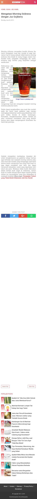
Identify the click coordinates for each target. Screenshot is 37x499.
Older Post (31, 386)
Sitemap (19, 486)
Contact (12, 486)
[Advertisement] (18, 37)
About (5, 486)
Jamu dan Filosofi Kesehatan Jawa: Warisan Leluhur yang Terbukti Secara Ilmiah (22, 415)
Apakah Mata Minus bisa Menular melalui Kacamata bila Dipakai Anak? (23, 457)
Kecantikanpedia (23, 497)
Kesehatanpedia (13, 497)
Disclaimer (18, 489)
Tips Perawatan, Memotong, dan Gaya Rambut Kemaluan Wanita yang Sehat (23, 449)
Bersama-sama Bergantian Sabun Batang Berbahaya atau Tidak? (22, 473)
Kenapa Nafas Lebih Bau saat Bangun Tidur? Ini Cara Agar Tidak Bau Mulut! (22, 440)
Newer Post (5, 386)
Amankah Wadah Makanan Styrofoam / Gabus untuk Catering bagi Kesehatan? (21, 432)
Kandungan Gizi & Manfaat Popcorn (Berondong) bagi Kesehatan (21, 424)
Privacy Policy (28, 486)
